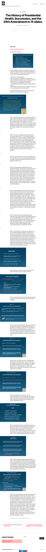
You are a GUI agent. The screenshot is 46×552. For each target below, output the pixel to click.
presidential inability (24, 518)
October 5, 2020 (27, 25)
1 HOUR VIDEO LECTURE (15, 52)
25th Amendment (23, 11)
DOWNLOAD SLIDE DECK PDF (16, 49)
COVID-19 (19, 518)
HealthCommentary (9, 549)
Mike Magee (20, 25)
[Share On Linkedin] (24, 551)
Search (25, 536)
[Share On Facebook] (20, 551)
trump (29, 518)
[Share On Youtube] (26, 551)
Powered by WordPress (18, 549)
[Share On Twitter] (22, 551)
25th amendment (14, 518)
